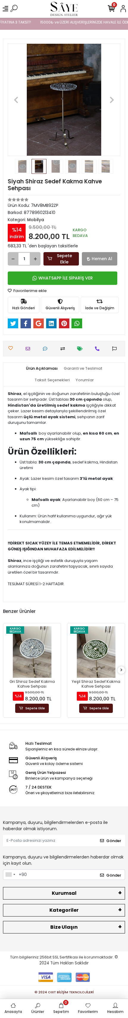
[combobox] (10, 875)
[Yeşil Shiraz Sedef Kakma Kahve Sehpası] (77, 652)
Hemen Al (102, 259)
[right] (121, 670)
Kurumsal (64, 893)
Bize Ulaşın (64, 927)
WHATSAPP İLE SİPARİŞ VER (65, 278)
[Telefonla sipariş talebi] (98, 348)
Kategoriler (64, 910)
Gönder (113, 841)
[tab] (42, 368)
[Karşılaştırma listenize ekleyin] (64, 348)
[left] (7, 670)
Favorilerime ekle (30, 290)
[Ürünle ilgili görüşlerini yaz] (46, 348)
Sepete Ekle (64, 259)
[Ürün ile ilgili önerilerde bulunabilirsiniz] (116, 348)
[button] (16, 99)
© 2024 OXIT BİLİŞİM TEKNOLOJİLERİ (64, 992)
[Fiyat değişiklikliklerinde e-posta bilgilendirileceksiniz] (81, 348)
